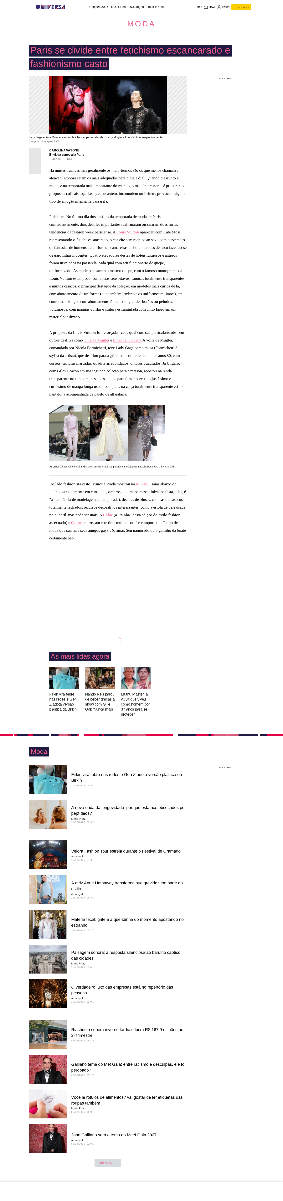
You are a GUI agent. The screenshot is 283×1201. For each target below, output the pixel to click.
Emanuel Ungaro (127, 340)
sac (199, 7)
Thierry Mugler (96, 340)
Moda (141, 23)
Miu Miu (143, 484)
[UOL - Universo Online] (68, 7)
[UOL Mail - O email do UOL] (209, 7)
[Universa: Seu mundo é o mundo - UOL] (50, 7)
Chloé (108, 515)
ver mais (105, 1162)
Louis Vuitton (127, 232)
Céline (76, 522)
